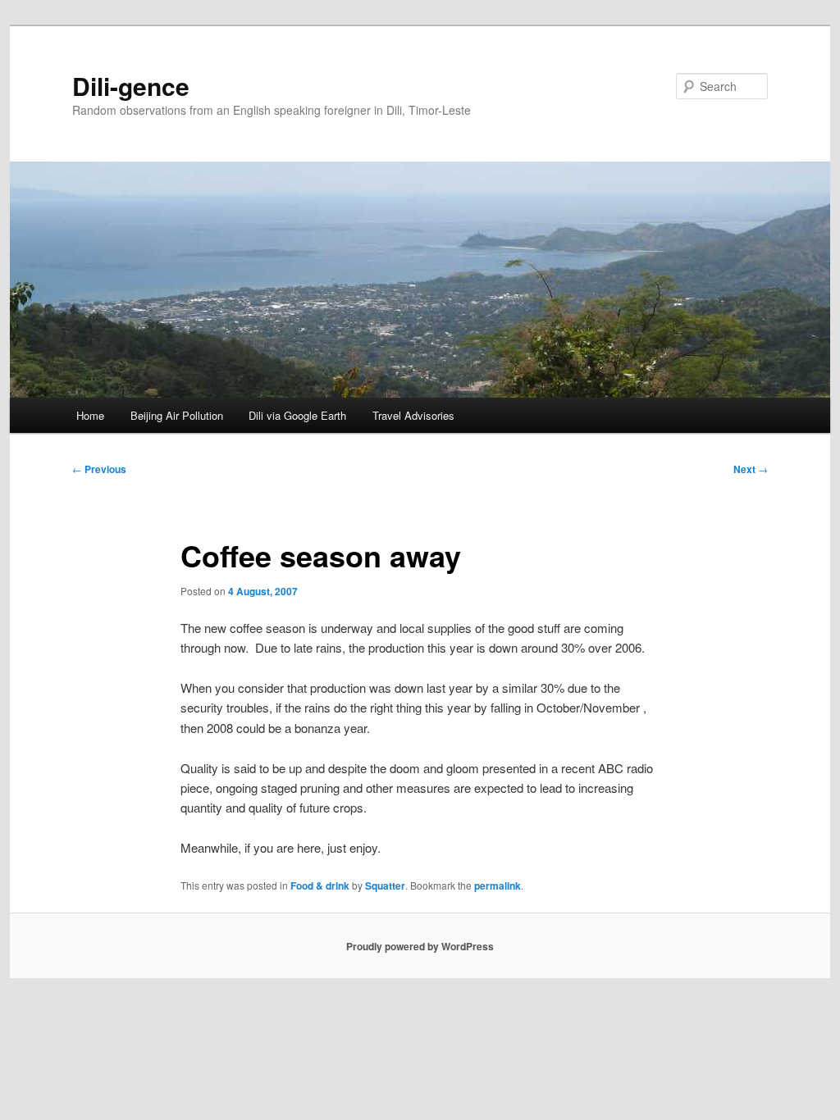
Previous (99, 469)
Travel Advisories (413, 415)
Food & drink (319, 885)
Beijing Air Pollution (176, 415)
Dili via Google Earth (297, 415)
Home (90, 415)
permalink (497, 885)
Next (750, 469)
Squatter (385, 885)
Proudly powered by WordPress (420, 946)
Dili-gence (130, 85)
